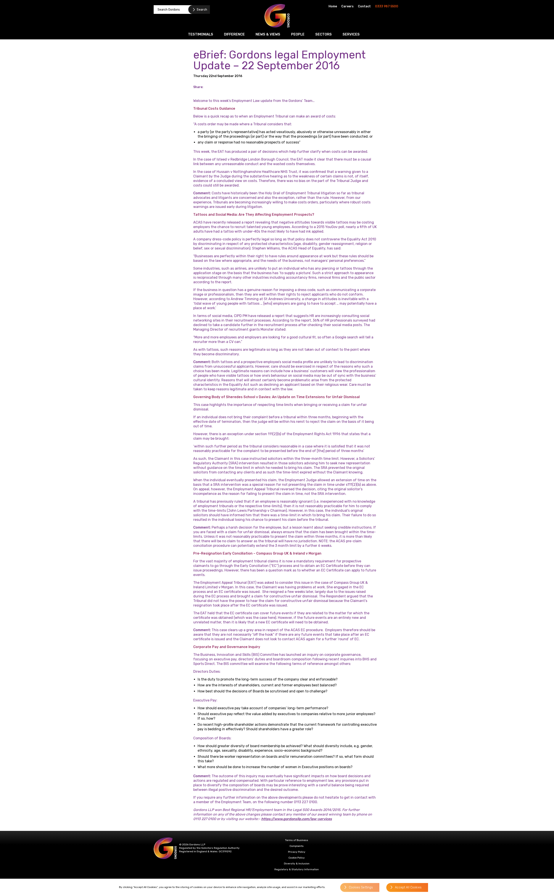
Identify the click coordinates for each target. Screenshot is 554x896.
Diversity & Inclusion (296, 863)
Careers (347, 6)
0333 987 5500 (386, 6)
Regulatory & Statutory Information (296, 869)
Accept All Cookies (408, 887)
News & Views (268, 34)
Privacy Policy (296, 851)
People (297, 34)
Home (333, 6)
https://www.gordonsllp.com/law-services (296, 819)
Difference (234, 34)
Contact (364, 6)
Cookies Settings (361, 887)
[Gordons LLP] (277, 15)
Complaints (297, 846)
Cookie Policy (296, 857)
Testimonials (200, 34)
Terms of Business (296, 840)
